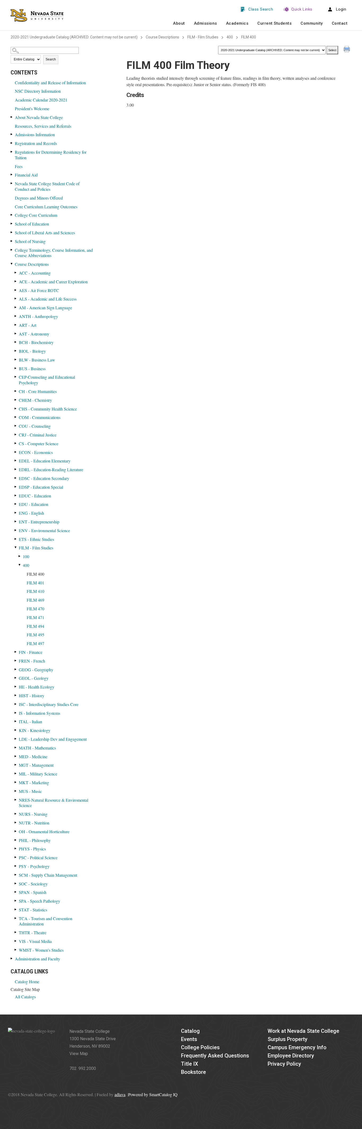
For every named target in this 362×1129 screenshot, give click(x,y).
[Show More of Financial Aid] (12, 174)
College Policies (200, 1047)
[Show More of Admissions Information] (12, 134)
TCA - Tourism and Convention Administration (45, 921)
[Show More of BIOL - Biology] (16, 351)
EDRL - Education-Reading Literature (51, 469)
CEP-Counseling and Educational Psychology (47, 379)
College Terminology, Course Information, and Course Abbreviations (54, 252)
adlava (119, 1094)
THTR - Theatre (32, 932)
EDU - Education (33, 504)
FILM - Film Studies (202, 37)
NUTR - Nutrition (34, 823)
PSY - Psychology (34, 866)
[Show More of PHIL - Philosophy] (16, 840)
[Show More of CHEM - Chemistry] (16, 400)
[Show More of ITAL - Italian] (16, 721)
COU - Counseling (35, 426)
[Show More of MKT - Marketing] (16, 782)
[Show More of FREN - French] (16, 660)
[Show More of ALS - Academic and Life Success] (16, 298)
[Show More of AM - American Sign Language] (16, 307)
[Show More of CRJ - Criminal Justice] (16, 434)
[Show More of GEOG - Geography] (16, 669)
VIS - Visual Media (35, 941)
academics (237, 23)
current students (274, 23)
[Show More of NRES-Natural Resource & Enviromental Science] (16, 800)
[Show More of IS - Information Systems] (16, 713)
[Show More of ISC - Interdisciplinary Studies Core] (16, 704)
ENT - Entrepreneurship (39, 521)
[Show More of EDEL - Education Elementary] (16, 460)
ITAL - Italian (30, 721)
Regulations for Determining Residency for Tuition (50, 154)
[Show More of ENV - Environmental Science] (16, 530)
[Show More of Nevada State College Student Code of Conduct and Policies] (12, 183)
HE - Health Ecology (36, 687)
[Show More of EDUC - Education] (16, 495)
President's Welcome (32, 108)
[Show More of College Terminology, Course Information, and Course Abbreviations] (12, 250)
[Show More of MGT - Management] (16, 765)
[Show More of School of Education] (12, 223)
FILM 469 (35, 600)
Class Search (260, 9)
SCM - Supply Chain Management (48, 875)
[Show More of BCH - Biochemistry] (16, 342)
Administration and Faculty (37, 959)
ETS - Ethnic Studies (36, 539)
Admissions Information (35, 134)
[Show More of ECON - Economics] (16, 452)
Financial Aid (26, 175)
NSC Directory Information (38, 91)
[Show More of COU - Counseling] (16, 426)
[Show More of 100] (20, 556)
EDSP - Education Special (41, 487)
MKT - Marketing (34, 782)
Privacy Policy (284, 1064)
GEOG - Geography (36, 669)
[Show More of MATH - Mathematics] (16, 747)
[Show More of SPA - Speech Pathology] (16, 900)
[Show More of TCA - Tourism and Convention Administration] (16, 918)
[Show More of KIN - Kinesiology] (16, 730)
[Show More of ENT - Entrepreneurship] (16, 521)
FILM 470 (35, 608)
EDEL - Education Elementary (44, 461)
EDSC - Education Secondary (44, 478)
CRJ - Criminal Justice (37, 435)
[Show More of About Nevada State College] (12, 117)
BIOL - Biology (32, 351)
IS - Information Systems (39, 713)
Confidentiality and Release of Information (50, 82)
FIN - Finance (30, 652)
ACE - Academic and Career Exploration (53, 281)
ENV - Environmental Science (44, 530)
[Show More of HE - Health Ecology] (16, 686)
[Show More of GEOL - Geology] (16, 678)
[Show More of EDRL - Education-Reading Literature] (16, 469)
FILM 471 (35, 617)
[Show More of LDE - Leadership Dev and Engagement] (16, 739)
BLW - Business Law (37, 360)
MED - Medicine (33, 756)
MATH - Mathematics (37, 748)
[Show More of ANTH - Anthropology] (16, 316)
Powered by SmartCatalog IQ (153, 1094)
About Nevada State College (39, 117)
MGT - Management (36, 765)
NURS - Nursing (33, 814)
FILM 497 (35, 643)
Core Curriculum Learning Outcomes (46, 206)
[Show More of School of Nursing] (12, 241)
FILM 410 (35, 591)
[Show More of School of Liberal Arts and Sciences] (12, 232)
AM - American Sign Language (45, 307)
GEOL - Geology (33, 678)
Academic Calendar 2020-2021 (41, 100)
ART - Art (27, 325)
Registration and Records (36, 143)
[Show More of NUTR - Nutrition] (16, 822)
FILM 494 (35, 626)
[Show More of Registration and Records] (12, 143)
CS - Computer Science (38, 443)
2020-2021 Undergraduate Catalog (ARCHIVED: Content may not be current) (74, 37)
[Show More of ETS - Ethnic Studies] (16, 539)
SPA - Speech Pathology (39, 901)
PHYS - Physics (32, 849)
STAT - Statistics (33, 909)
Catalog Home (27, 981)
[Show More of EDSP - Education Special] (16, 487)
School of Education (32, 224)
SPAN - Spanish (32, 892)
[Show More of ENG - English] (16, 512)
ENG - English (31, 513)
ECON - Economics (36, 452)
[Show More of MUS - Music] (16, 791)
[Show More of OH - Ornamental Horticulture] (16, 831)
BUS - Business (32, 368)
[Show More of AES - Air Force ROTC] (16, 290)
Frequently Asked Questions (215, 1055)
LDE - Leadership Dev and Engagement (53, 739)
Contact (340, 23)
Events (189, 1039)
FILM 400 (35, 574)
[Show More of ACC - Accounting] (16, 272)
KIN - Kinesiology (34, 730)
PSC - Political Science (38, 857)
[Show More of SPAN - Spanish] (16, 892)
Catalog (190, 1031)
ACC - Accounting (35, 273)
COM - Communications (39, 417)
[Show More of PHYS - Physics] (16, 848)
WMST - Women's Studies (41, 950)
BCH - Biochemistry (36, 342)
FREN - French (32, 661)
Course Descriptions (162, 37)
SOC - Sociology (33, 884)
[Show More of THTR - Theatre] (16, 932)
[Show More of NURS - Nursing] (16, 814)
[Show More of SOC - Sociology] (16, 883)
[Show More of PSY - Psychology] (16, 866)
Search (51, 59)
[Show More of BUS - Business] (16, 368)
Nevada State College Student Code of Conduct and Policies (47, 186)
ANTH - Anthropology (38, 316)
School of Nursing (30, 241)
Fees (19, 166)
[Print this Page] (347, 50)
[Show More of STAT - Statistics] (16, 909)
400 (230, 37)
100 (26, 556)
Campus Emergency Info (297, 1047)
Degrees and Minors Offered (39, 198)
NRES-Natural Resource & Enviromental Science (53, 802)
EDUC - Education (35, 496)
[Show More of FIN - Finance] (16, 652)
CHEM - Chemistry (35, 400)
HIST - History (31, 695)
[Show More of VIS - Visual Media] (16, 941)
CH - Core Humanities (38, 391)
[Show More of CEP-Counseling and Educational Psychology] (16, 377)
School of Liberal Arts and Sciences (45, 232)
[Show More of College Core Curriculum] (12, 215)
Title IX (189, 1064)
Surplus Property (287, 1039)
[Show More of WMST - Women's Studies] (16, 950)
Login (341, 9)
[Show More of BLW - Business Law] (16, 359)
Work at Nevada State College (303, 1031)
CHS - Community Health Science (48, 409)
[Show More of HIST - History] (16, 695)
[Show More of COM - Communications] (16, 417)
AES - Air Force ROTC (39, 290)
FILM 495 (35, 634)
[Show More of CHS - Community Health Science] (16, 408)
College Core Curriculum (36, 215)
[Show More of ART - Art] (16, 325)
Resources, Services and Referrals (43, 126)
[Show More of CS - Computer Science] (16, 443)
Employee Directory (291, 1055)
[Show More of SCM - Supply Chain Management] (16, 875)
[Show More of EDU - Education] (16, 504)
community (312, 23)
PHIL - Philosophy (35, 840)
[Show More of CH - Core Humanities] (16, 391)
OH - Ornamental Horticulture (44, 831)
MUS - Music (30, 791)
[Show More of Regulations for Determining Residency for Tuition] (12, 152)
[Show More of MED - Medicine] (16, 756)
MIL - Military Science (38, 774)
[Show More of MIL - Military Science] (16, 773)
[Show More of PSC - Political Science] (16, 857)
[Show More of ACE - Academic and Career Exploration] (16, 281)
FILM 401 (35, 582)
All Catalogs (25, 996)
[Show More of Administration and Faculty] (12, 958)
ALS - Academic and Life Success (48, 299)
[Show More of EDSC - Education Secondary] (16, 478)
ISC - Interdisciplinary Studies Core (48, 704)
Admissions (205, 23)
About (179, 23)
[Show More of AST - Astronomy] (16, 333)
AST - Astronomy (34, 334)
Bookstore (193, 1072)
